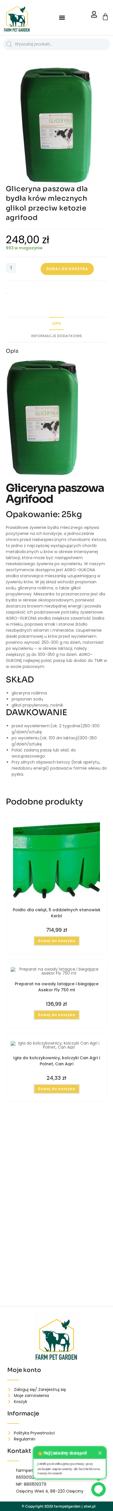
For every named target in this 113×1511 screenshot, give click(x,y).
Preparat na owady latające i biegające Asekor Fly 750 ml (57, 986)
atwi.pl (90, 1506)
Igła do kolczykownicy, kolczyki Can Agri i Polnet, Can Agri (56, 1060)
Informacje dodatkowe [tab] (56, 335)
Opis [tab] (56, 323)
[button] (62, 17)
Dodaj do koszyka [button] (56, 940)
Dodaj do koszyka (67, 268)
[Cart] (105, 16)
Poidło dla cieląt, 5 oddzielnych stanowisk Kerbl (57, 912)
